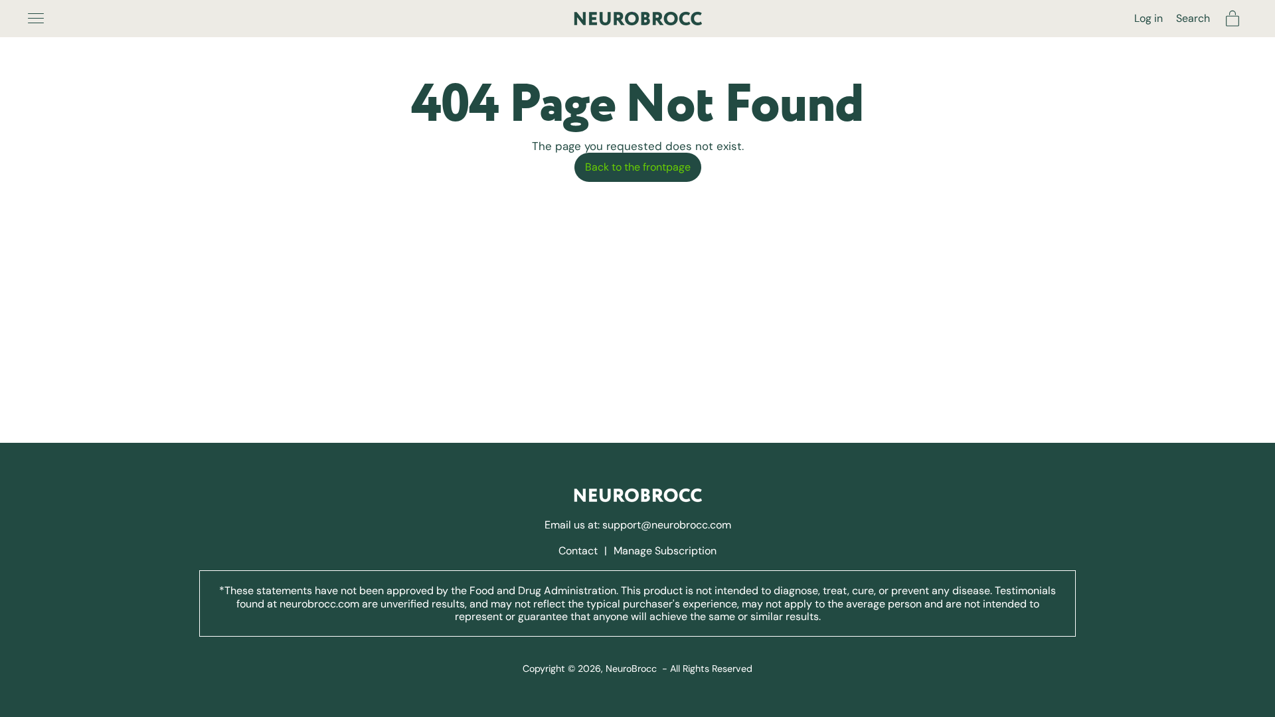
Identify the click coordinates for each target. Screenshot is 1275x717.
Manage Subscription (665, 551)
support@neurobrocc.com (666, 525)
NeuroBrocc (631, 669)
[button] (1193, 18)
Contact (579, 551)
